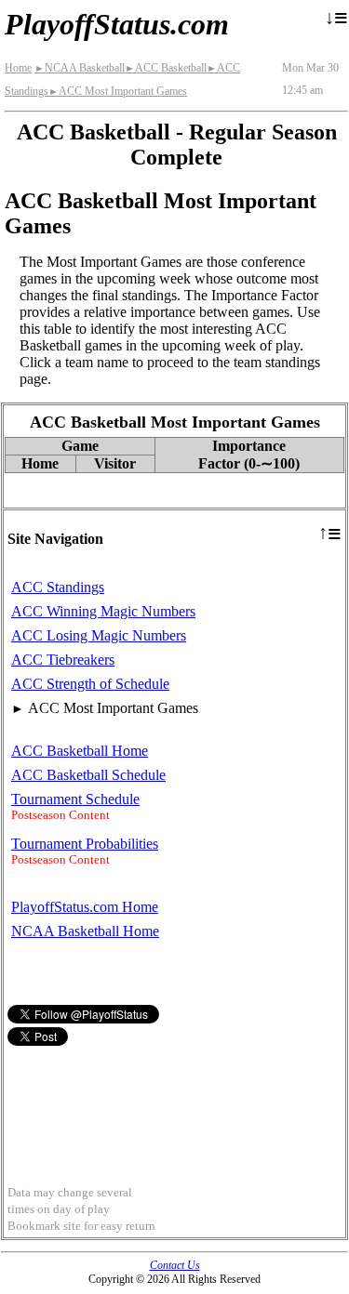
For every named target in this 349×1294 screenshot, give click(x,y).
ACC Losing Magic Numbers (98, 635)
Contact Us (175, 1265)
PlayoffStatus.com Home (84, 907)
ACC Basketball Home (79, 751)
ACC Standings (57, 587)
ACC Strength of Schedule (90, 684)
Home (18, 67)
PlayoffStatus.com (117, 24)
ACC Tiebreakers (62, 659)
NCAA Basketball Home (85, 931)
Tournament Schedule (75, 799)
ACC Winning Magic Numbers (103, 611)
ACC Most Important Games (117, 91)
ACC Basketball (166, 67)
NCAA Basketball (79, 67)
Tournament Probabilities (84, 844)
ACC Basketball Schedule (88, 775)
